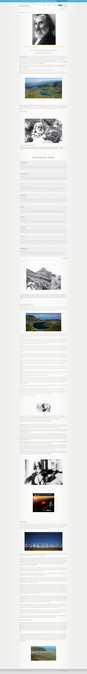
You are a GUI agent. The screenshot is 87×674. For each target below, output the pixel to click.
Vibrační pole (49, 5)
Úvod (40, 5)
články (55, 5)
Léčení (44, 5)
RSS (51, 1)
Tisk (53, 1)
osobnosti (60, 5)
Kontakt (65, 5)
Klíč (21, 184)
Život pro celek (23, 195)
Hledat (66, 1)
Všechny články (65, 258)
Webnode (66, 670)
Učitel (21, 237)
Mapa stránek (47, 1)
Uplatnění (22, 217)
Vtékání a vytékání (24, 174)
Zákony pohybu (23, 162)
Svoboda (22, 207)
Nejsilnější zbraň (23, 248)
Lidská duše (22, 227)
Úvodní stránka (42, 1)
